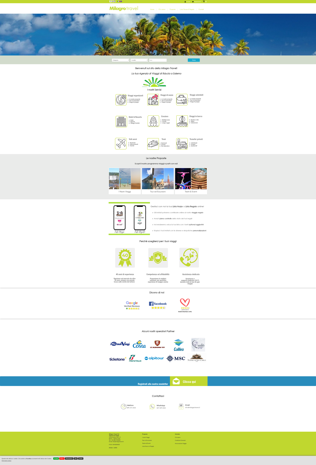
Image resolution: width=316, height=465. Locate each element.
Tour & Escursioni (147, 440)
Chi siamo (162, 9)
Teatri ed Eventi (146, 443)
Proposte (172, 9)
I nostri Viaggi (145, 437)
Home (152, 9)
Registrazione (197, 1)
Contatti (201, 9)
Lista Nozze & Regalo (187, 9)
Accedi (188, 1)
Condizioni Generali (180, 440)
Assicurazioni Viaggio (180, 443)
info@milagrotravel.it (118, 441)
